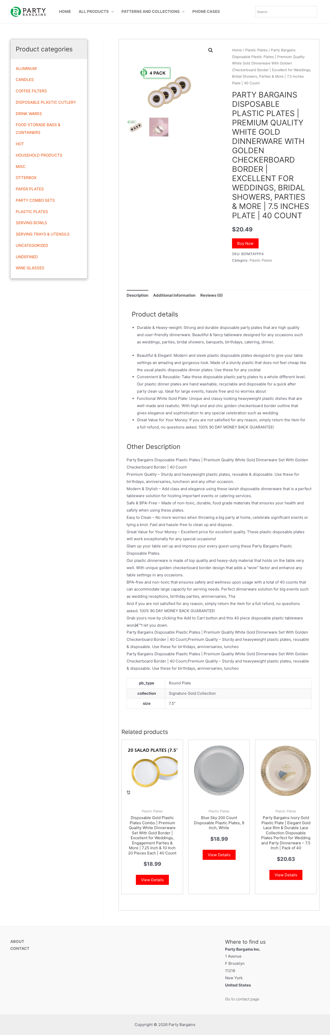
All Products (94, 11)
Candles (25, 79)
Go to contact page (242, 999)
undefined (27, 256)
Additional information (174, 295)
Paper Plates (30, 189)
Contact (19, 948)
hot (20, 143)
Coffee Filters (31, 90)
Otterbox (26, 177)
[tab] (137, 295)
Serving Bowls (31, 222)
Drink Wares (29, 113)
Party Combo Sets (35, 200)
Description (137, 295)
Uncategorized (32, 245)
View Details (152, 879)
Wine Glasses (30, 267)
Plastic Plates (32, 211)
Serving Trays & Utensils (43, 234)
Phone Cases (206, 11)
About (17, 941)
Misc (21, 166)
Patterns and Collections (150, 11)
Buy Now (245, 243)
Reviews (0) (211, 295)
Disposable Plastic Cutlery (46, 102)
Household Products (39, 155)
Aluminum (26, 68)
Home (65, 11)
